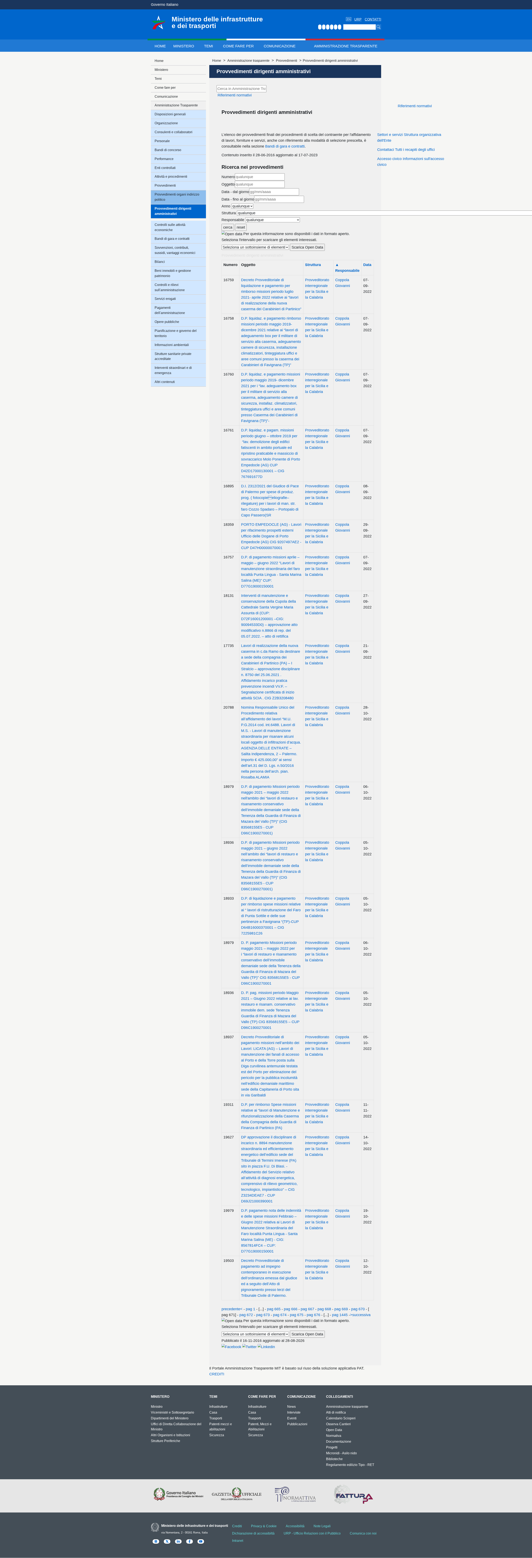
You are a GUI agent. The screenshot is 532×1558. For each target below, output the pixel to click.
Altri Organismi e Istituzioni (170, 1435)
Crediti (237, 1526)
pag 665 (274, 1309)
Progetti (331, 1447)
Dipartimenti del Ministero (169, 1418)
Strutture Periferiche (165, 1441)
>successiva (360, 1315)
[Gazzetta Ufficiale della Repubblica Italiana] (236, 1494)
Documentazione (338, 1441)
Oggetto (228, 184)
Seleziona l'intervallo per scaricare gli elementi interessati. (269, 240)
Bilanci (160, 262)
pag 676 (313, 1315)
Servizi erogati (165, 299)
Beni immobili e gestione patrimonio (173, 273)
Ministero (183, 46)
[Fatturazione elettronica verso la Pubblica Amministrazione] (353, 1494)
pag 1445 (340, 1315)
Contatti (373, 19)
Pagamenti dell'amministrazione (170, 310)
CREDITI (216, 1374)
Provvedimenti (286, 60)
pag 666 (290, 1309)
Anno (226, 206)
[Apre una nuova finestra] (231, 1346)
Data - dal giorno (235, 192)
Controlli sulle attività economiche (170, 227)
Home (160, 46)
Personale (162, 141)
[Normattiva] (295, 1494)
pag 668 (324, 1309)
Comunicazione (280, 46)
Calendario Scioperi (341, 1418)
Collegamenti (339, 1396)
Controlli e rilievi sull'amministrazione (170, 287)
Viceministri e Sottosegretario (172, 1412)
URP (358, 19)
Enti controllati (165, 168)
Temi (208, 46)
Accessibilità (295, 1526)
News (291, 1406)
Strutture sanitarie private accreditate (173, 356)
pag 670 (358, 1309)
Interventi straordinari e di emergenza (173, 370)
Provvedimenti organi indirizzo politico (177, 197)
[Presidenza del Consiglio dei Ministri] (178, 1494)
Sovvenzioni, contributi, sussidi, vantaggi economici (175, 250)
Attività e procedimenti (171, 176)
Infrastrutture (218, 1406)
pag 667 (307, 1309)
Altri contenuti (165, 382)
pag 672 (246, 1315)
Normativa (333, 1435)
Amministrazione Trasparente (345, 46)
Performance (164, 159)
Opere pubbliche (167, 322)
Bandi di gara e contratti (285, 146)
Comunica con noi (363, 1533)
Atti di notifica (336, 1412)
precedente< (232, 1309)
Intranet (237, 1540)
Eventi (292, 1418)
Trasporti (215, 1418)
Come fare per (238, 46)
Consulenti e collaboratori (173, 132)
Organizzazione (166, 123)
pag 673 (263, 1315)
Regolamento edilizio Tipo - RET (350, 1465)
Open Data (334, 1430)
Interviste (293, 1412)
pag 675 (296, 1315)
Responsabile (233, 220)
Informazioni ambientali (172, 345)
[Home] (158, 22)
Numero (228, 177)
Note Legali (322, 1526)
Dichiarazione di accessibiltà (253, 1533)
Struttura (229, 213)
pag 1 (250, 1309)
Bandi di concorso (168, 150)
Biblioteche (334, 1459)
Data (367, 265)
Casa (213, 1412)
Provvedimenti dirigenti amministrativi (173, 211)
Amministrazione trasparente (248, 60)
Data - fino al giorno (238, 199)
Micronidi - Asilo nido (341, 1453)
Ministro (157, 1406)
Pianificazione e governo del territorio (176, 333)
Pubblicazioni (297, 1424)
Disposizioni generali (170, 114)
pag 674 (280, 1315)
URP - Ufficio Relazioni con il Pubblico (312, 1533)
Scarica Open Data (307, 247)
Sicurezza (216, 1435)
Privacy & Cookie (264, 1526)
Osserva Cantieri (338, 1424)
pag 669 (341, 1309)
